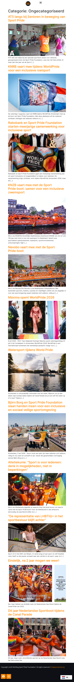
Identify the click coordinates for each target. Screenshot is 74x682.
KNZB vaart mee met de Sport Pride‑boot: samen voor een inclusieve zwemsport (36, 188)
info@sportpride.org (57, 667)
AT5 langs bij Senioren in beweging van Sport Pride (36, 18)
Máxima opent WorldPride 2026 (31, 297)
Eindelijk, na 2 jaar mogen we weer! (33, 560)
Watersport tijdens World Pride (30, 350)
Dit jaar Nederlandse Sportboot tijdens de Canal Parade (36, 612)
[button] (40, 2)
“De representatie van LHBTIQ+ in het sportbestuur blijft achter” (35, 518)
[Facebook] (3, 676)
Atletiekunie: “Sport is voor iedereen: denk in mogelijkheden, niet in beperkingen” (35, 466)
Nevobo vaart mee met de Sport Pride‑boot (31, 249)
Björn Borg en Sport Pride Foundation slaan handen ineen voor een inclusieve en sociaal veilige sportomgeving (36, 406)
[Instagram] (8, 676)
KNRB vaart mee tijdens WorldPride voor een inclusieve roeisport (33, 68)
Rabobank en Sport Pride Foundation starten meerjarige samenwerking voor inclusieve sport (36, 126)
